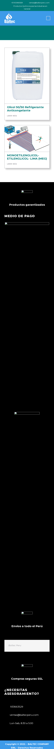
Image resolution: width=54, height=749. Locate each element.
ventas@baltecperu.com (39, 3)
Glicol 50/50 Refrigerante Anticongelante (25, 108)
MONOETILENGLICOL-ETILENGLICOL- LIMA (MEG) (27, 157)
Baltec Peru (14, 645)
